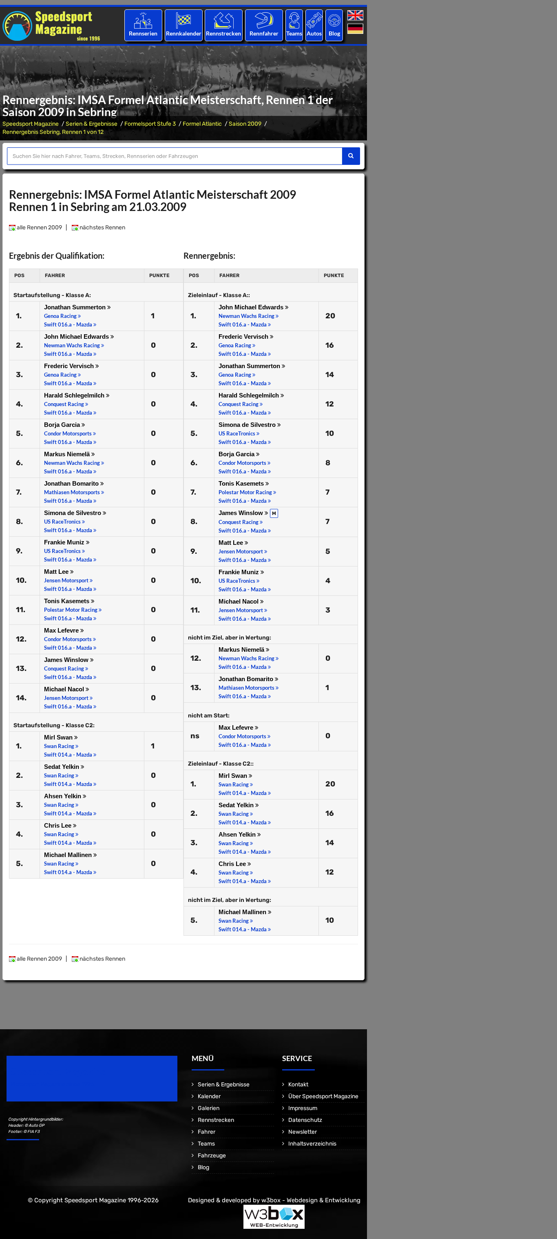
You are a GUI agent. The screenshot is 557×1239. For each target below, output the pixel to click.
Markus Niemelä (67, 454)
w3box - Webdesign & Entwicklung (310, 1200)
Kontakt (298, 1084)
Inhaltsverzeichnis (312, 1143)
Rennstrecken (223, 33)
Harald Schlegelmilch (75, 395)
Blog (334, 33)
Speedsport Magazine (30, 123)
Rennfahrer (264, 33)
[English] (356, 15)
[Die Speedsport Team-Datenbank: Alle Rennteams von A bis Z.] (294, 20)
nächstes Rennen (101, 227)
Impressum (302, 1108)
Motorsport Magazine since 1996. (53, 1084)
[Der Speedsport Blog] (334, 20)
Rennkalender (183, 33)
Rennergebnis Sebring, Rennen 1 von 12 (53, 132)
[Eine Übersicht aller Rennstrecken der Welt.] (224, 20)
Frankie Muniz (65, 542)
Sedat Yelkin (62, 766)
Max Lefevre (62, 630)
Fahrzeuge (212, 1155)
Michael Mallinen (68, 854)
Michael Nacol (65, 689)
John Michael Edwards (77, 336)
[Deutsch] (356, 29)
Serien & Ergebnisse (91, 123)
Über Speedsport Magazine (323, 1096)
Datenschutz (305, 1120)
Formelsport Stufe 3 (150, 123)
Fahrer (206, 1131)
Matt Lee (57, 571)
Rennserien (143, 33)
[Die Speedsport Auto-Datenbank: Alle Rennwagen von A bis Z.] (314, 20)
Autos (314, 33)
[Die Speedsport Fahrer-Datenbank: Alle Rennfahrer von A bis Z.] (264, 20)
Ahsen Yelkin (63, 796)
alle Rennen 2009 (38, 227)
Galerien (208, 1108)
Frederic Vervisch (69, 365)
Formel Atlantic (202, 123)
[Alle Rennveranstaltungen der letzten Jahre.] (183, 20)
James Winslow (67, 659)
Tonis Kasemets (67, 600)
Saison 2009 (245, 123)
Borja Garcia (63, 424)
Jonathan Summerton (75, 307)
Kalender (209, 1096)
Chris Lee (58, 825)
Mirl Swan (59, 737)
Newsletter (302, 1131)
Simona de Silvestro (73, 512)
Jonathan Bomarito (72, 483)
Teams (294, 33)
